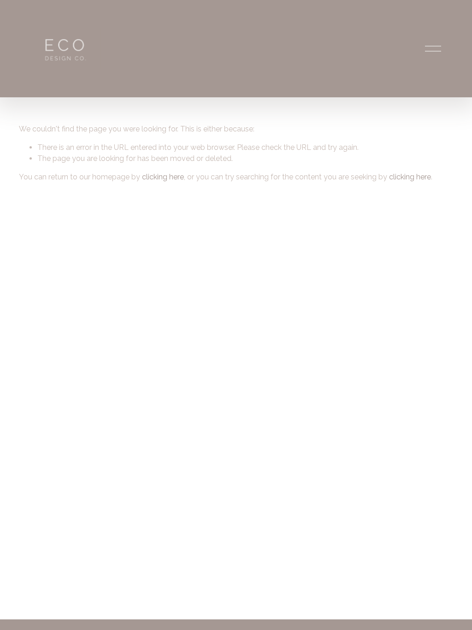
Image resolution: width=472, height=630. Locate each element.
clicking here (163, 176)
